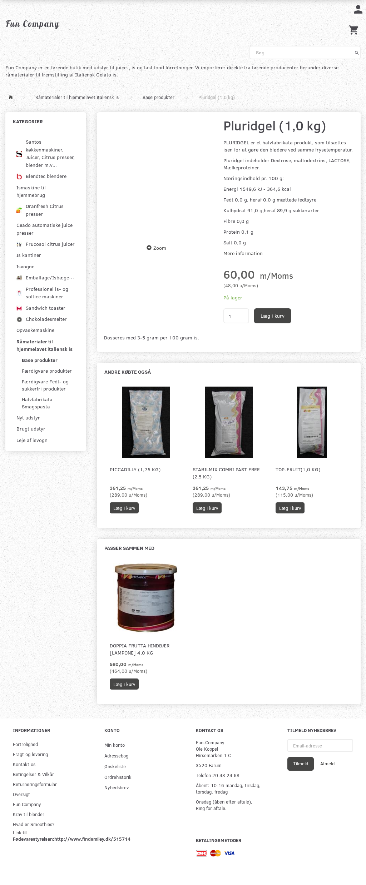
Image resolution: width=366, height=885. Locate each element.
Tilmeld (300, 763)
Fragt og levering (30, 754)
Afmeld (327, 763)
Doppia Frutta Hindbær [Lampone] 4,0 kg (139, 649)
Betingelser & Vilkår (33, 774)
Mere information (243, 253)
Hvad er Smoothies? (34, 824)
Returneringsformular (35, 784)
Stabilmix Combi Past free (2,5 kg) (226, 473)
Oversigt (21, 794)
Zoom (159, 247)
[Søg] (357, 52)
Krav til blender (28, 814)
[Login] (358, 9)
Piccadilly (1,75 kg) (135, 469)
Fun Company (27, 804)
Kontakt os (24, 764)
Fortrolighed (25, 744)
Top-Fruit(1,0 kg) (298, 469)
